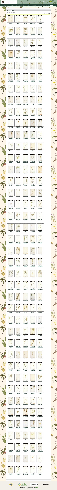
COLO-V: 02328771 (18, 335)
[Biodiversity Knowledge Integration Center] (46, 484)
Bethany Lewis (18, 416)
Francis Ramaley (33, 81)
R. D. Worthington (33, 69)
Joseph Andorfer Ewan (40, 416)
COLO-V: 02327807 (40, 266)
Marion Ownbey (25, 358)
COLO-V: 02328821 (32, 254)
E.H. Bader (18, 23)
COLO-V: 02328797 (40, 127)
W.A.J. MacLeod (25, 474)
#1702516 (36, 487)
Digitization (34, 5)
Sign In (50, 1)
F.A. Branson (32, 416)
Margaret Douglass (32, 58)
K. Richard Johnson (32, 23)
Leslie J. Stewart (18, 312)
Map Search (13, 5)
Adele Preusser (11, 208)
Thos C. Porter (18, 127)
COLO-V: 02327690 (18, 462)
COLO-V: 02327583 (18, 358)
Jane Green (40, 150)
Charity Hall (40, 231)
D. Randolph (40, 185)
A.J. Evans (25, 439)
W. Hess (33, 104)
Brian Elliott (18, 393)
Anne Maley (10, 150)
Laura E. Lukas (25, 69)
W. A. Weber (10, 370)
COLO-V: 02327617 (25, 462)
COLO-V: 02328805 (40, 358)
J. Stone (40, 46)
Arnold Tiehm (11, 173)
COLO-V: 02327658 (32, 127)
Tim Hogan (18, 81)
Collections (8, 5)
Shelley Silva (18, 266)
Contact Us (44, 1)
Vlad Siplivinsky (25, 58)
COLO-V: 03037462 (10, 81)
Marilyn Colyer (18, 58)
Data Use (38, 5)
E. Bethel (18, 254)
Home (5, 5)
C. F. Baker (25, 254)
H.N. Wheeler (10, 162)
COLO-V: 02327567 (32, 162)
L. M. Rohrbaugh (33, 231)
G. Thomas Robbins (18, 46)
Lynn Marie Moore (11, 254)
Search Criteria (8, 10)
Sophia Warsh (25, 46)
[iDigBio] (22, 484)
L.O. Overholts (11, 416)
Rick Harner (32, 474)
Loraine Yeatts (25, 393)
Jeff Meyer (10, 185)
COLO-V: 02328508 (32, 266)
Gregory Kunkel (25, 150)
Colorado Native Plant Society (11, 35)
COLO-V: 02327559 (18, 104)
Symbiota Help (43, 5)
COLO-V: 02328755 (40, 69)
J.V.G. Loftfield (11, 23)
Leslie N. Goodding (32, 347)
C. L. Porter (40, 162)
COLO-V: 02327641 (32, 358)
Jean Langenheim (40, 58)
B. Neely (11, 347)
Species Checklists (19, 5)
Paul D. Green (25, 185)
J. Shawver (40, 370)
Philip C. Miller (11, 127)
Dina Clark (18, 173)
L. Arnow (11, 231)
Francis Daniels (11, 58)
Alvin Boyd (40, 335)
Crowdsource (29, 5)
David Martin (40, 254)
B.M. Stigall (18, 162)
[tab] (8, 10)
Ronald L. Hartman (25, 104)
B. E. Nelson (32, 208)
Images (24, 5)
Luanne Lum (10, 46)
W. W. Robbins (25, 23)
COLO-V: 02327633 (40, 451)
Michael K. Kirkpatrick (25, 162)
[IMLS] (34, 484)
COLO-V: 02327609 (10, 104)
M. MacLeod (40, 23)
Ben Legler (25, 370)
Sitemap (47, 5)
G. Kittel (25, 208)
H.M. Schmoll (10, 474)
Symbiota (30, 488)
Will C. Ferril (32, 150)
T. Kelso (25, 335)
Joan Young (32, 46)
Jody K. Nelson (40, 462)
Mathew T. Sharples (18, 69)
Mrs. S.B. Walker (25, 127)
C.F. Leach (33, 335)
